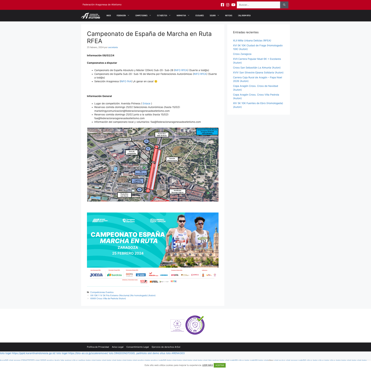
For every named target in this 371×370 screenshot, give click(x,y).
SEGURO (213, 15)
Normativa (181, 15)
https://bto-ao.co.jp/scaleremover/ (88, 353)
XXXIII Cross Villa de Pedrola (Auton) (108, 298)
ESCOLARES (199, 15)
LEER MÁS (207, 365)
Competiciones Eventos (102, 292)
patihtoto (141, 353)
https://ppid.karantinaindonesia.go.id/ (34, 353)
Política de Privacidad (98, 347)
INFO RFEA (181, 70)
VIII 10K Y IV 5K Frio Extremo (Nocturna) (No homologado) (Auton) (123, 295)
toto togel (5, 353)
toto (111, 353)
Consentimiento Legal (137, 347)
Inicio (109, 15)
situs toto (165, 353)
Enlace (146, 103)
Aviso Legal (117, 347)
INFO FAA (126, 81)
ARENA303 (178, 353)
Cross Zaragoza (242, 54)
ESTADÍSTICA (162, 15)
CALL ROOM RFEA (244, 15)
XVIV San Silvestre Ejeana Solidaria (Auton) (258, 72)
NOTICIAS (228, 15)
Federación (121, 15)
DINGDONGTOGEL (125, 353)
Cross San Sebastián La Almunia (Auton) (257, 67)
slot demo (153, 353)
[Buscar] (284, 4)
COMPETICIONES (141, 15)
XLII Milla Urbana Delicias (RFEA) (252, 40)
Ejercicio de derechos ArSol (166, 347)
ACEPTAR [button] (219, 365)
